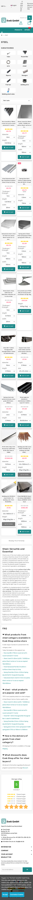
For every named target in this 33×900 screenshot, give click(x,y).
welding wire (25, 85)
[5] (11, 129)
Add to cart (8, 147)
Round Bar (24, 56)
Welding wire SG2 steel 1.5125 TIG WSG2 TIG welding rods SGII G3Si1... (24, 449)
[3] (8, 129)
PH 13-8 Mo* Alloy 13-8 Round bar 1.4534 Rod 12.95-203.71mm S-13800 (8, 449)
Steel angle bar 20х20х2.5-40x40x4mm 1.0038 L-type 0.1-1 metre (24, 400)
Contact (29, 7)
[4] (10, 129)
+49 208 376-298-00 (21, 837)
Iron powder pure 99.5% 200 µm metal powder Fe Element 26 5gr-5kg (24, 292)
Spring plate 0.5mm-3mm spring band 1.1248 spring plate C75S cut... (24, 235)
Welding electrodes (8, 94)
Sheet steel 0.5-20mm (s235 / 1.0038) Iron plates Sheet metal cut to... (24, 124)
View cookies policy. (19, 889)
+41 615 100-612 (6, 839)
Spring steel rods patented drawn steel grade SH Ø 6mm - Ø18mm (8, 400)
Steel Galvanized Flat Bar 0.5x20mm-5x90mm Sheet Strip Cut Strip (8, 180)
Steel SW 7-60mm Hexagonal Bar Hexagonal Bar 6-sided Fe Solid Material (8, 350)
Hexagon (25, 75)
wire (8, 66)
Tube (8, 56)
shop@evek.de (20, 841)
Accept (5, 894)
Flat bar (8, 85)
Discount (25, 768)
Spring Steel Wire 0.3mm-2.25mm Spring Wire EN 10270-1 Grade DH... (24, 181)
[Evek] (10, 20)
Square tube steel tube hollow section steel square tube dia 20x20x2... (24, 350)
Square (8, 75)
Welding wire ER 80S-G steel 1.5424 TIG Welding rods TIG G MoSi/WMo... (8, 499)
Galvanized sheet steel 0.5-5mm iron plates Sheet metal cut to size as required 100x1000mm (16, 680)
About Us (30, 5)
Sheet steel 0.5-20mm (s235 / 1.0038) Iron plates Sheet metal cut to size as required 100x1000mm (16, 661)
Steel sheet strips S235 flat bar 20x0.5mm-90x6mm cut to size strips (9, 293)
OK (27, 869)
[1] (5, 129)
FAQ (28, 9)
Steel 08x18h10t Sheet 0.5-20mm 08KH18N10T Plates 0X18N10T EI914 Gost (24, 499)
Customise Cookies (16, 894)
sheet (24, 66)
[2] (7, 129)
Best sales (6, 100)
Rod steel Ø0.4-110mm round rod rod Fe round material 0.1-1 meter (8, 123)
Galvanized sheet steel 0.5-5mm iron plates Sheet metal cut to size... (8, 236)
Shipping (5, 749)
